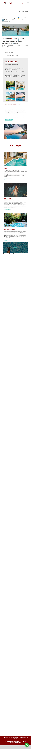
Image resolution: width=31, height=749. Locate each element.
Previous (21, 11)
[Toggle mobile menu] (28, 2)
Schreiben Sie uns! (8, 253)
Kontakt (15, 738)
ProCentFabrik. (8, 52)
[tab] (8, 52)
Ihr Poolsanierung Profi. (11, 55)
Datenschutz (25, 737)
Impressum (20, 737)
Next (26, 11)
